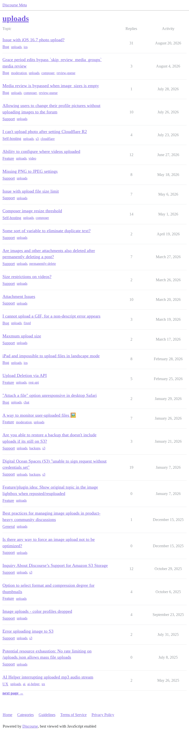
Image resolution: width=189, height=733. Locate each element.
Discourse (30, 726)
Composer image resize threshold (32, 210)
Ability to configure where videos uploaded (41, 151)
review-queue (66, 73)
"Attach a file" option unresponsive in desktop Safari (49, 395)
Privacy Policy (103, 715)
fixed (27, 323)
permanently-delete (42, 264)
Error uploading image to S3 (27, 631)
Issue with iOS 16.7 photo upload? (33, 39)
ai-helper (33, 684)
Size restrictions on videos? (26, 276)
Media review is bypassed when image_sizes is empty (50, 85)
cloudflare (48, 139)
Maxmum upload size (21, 335)
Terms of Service (73, 715)
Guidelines (47, 715)
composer (48, 73)
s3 (37, 139)
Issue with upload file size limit (30, 191)
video (32, 158)
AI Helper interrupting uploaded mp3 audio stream (47, 677)
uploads (16, 47)
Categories (25, 715)
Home (7, 715)
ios (26, 47)
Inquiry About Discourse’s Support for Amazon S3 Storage (55, 565)
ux (43, 684)
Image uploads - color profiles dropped (37, 611)
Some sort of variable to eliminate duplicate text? (46, 230)
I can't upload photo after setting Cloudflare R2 (44, 131)
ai (24, 684)
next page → (12, 693)
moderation (19, 73)
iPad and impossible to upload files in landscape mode (51, 355)
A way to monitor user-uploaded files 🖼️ (39, 415)
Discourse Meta (14, 5)
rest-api (34, 382)
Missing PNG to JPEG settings (30, 171)
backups (34, 448)
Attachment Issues (18, 296)
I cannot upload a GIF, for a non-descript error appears (51, 316)
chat (26, 402)
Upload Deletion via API (24, 375)
